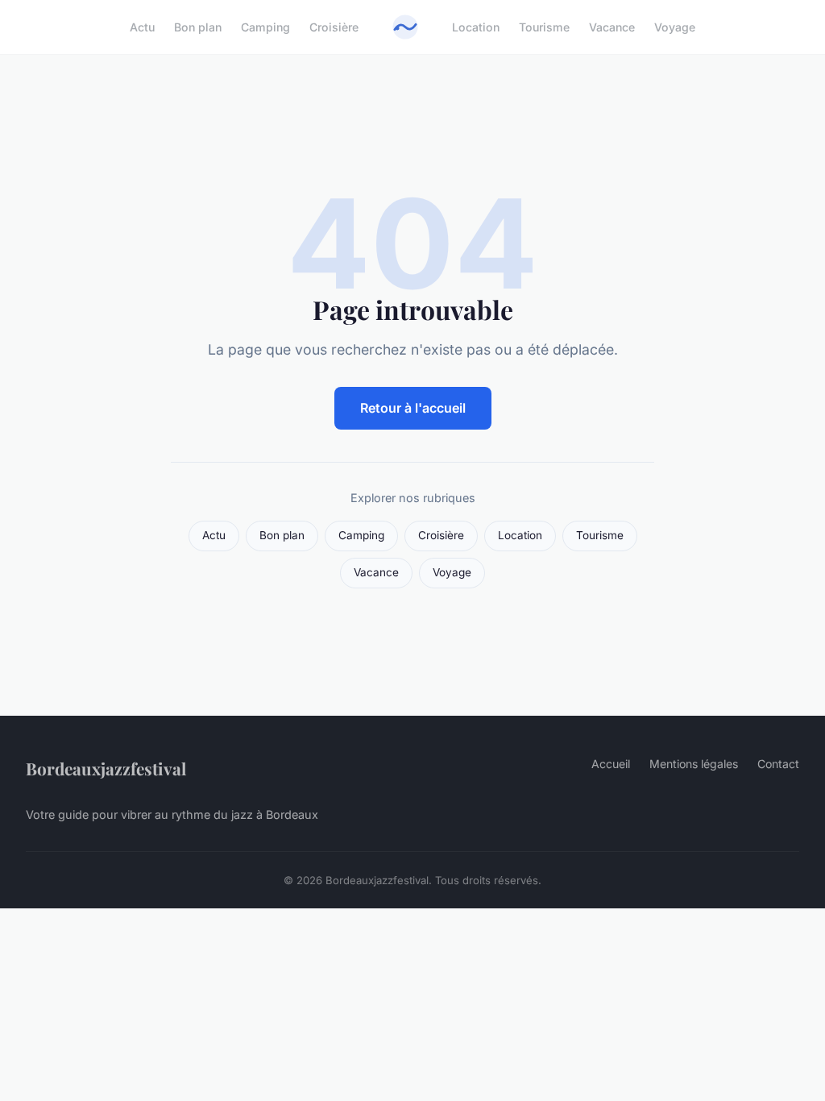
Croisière (334, 27)
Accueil (610, 764)
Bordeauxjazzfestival (106, 768)
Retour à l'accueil (413, 408)
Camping (265, 27)
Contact (778, 764)
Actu (142, 27)
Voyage (674, 27)
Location (476, 27)
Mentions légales (693, 764)
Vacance (612, 27)
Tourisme (544, 27)
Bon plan (198, 27)
